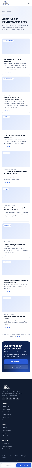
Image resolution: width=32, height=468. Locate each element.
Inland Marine (5, 417)
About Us (4, 427)
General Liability (6, 406)
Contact (4, 433)
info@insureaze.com (7, 446)
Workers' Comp (6, 409)
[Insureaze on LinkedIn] (14, 398)
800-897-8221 (5, 443)
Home (3, 11)
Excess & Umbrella (6, 414)
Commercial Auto (6, 412)
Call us (9, 465)
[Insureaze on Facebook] (3, 398)
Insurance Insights (6, 430)
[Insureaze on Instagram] (7, 398)
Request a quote (6, 448)
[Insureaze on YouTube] (17, 398)
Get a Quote (22, 465)
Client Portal (5, 435)
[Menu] (28, 2)
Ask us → (19, 336)
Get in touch (15, 361)
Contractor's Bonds (7, 420)
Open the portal (16, 367)
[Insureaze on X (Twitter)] (10, 398)
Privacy (16, 460)
